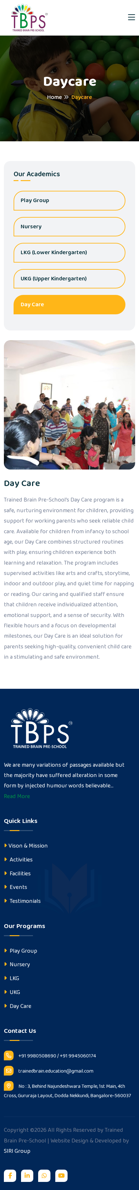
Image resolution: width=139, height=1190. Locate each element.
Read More (17, 796)
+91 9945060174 (78, 1056)
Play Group (35, 200)
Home (54, 97)
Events (17, 887)
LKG (13, 978)
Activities (20, 859)
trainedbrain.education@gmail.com (55, 1071)
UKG (14, 992)
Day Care (32, 304)
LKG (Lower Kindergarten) (54, 252)
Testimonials (24, 901)
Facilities (19, 873)
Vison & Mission (28, 845)
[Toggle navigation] (131, 18)
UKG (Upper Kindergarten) (54, 278)
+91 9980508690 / (38, 1056)
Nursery (31, 226)
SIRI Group (17, 1151)
